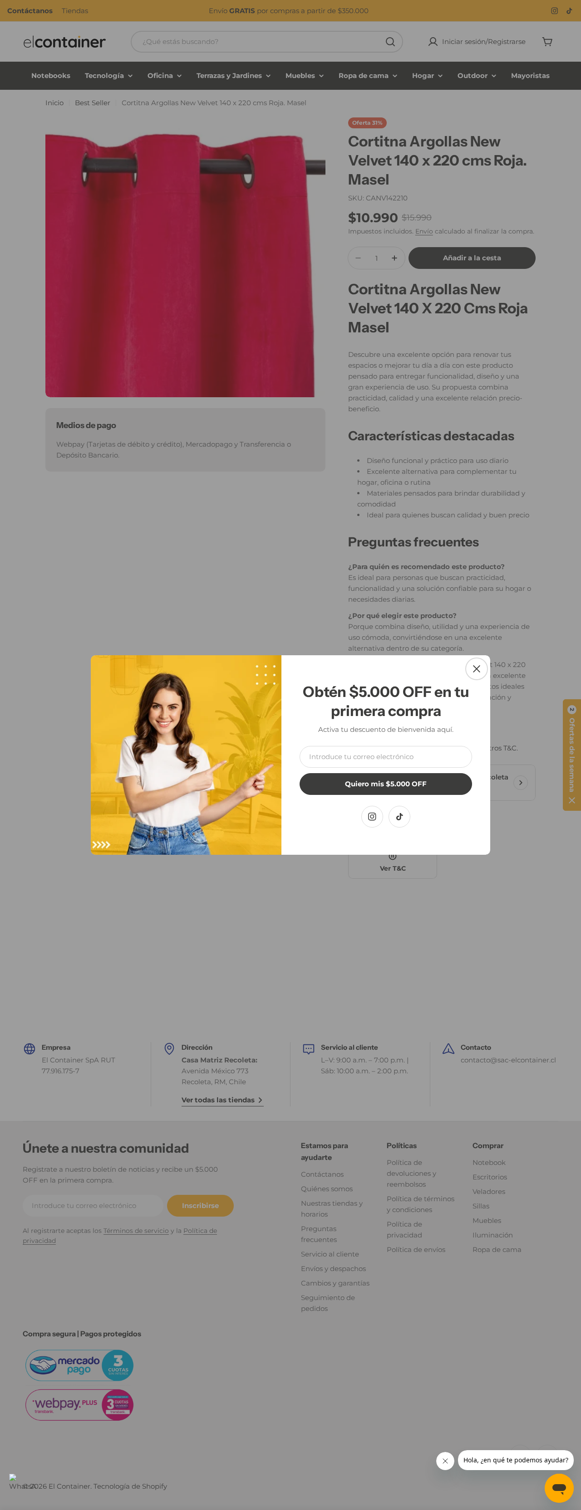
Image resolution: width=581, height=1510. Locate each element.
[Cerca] (477, 669)
